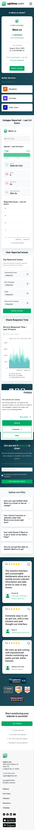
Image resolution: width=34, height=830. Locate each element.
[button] (17, 503)
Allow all (17, 423)
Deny (17, 435)
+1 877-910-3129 (9, 773)
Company (6, 808)
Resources (7, 803)
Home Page (10, 138)
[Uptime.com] (5, 755)
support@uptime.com (10, 776)
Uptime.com (7, 762)
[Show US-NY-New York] (15, 373)
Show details (24, 417)
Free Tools (6, 794)
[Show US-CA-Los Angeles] (15, 375)
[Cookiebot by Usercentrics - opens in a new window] (24, 393)
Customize (15, 429)
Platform (6, 789)
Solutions (6, 798)
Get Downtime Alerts (17, 481)
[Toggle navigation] (30, 4)
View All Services (7, 82)
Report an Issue (17, 68)
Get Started (17, 723)
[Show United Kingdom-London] (17, 377)
